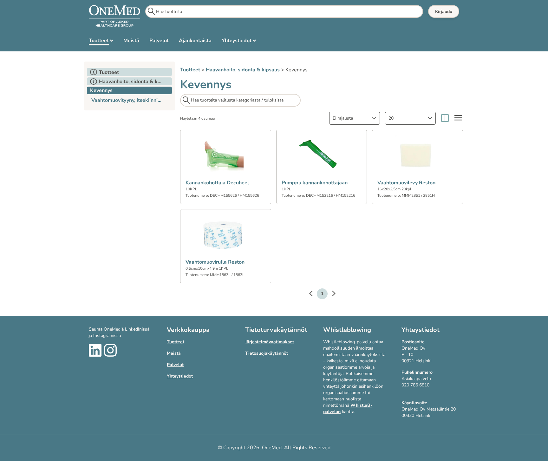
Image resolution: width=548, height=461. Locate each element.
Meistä (174, 353)
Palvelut (175, 365)
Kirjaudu (443, 12)
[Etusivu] (114, 16)
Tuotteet (190, 69)
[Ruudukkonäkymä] (445, 118)
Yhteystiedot (180, 376)
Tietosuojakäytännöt (266, 353)
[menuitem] (101, 41)
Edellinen (314, 294)
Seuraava (330, 294)
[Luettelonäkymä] (458, 118)
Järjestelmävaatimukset (269, 342)
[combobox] (354, 118)
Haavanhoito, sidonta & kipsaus (243, 69)
